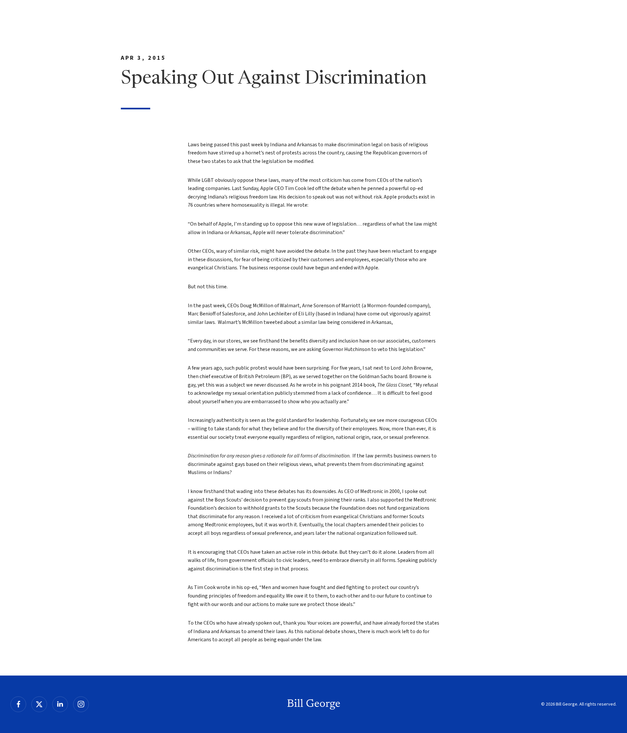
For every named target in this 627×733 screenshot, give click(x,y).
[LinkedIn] (60, 704)
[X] (39, 704)
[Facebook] (18, 704)
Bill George (313, 704)
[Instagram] (81, 704)
